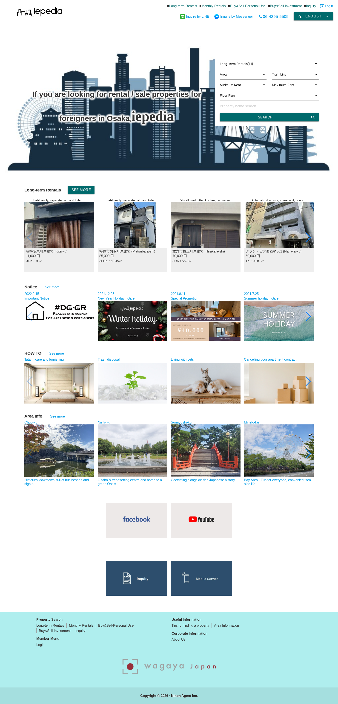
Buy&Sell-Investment (286, 6)
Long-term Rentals (183, 6)
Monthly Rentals (213, 6)
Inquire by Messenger (236, 16)
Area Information (226, 625)
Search (286, 117)
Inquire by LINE (197, 16)
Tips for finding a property (190, 625)
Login (329, 6)
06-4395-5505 (273, 16)
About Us (179, 639)
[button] (308, 237)
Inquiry (311, 6)
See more (81, 190)
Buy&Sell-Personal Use (248, 6)
